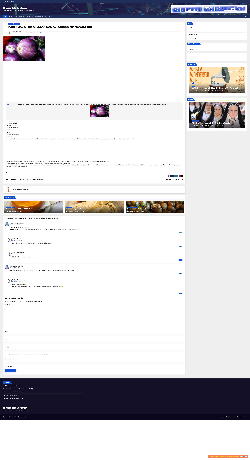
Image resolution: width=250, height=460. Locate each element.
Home (10, 16)
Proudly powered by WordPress (9, 416)
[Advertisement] (45, 82)
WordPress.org (192, 38)
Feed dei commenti (193, 34)
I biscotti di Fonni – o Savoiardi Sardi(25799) (13, 398)
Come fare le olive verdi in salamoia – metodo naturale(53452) (18, 388)
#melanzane (24, 32)
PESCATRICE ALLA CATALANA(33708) (13, 392)
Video (50, 16)
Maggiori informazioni (235, 456)
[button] (243, 16)
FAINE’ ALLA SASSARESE (174, 179)
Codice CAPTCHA (9, 366)
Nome (6, 331)
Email (6, 339)
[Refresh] (14, 359)
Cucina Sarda (19, 16)
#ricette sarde (41, 32)
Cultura (29, 16)
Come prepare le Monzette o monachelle (142, 209)
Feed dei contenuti (193, 31)
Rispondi (180, 232)
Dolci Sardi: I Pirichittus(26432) (10, 395)
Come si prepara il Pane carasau (78, 209)
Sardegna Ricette (18, 31)
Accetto (243, 456)
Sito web (7, 347)
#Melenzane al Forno (32, 32)
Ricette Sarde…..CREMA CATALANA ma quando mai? (25, 209)
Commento (7, 304)
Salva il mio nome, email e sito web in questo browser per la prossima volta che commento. (27, 354)
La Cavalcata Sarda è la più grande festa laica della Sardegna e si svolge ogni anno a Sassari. (216, 86)
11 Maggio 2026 (196, 90)
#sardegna (47, 32)
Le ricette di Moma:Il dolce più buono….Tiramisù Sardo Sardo (25, 179)
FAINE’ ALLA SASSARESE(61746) (11, 385)
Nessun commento (218, 90)
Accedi (190, 27)
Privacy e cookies (40, 16)
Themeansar (25, 416)
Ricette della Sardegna (15, 8)
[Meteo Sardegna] (193, 49)
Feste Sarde (198, 83)
